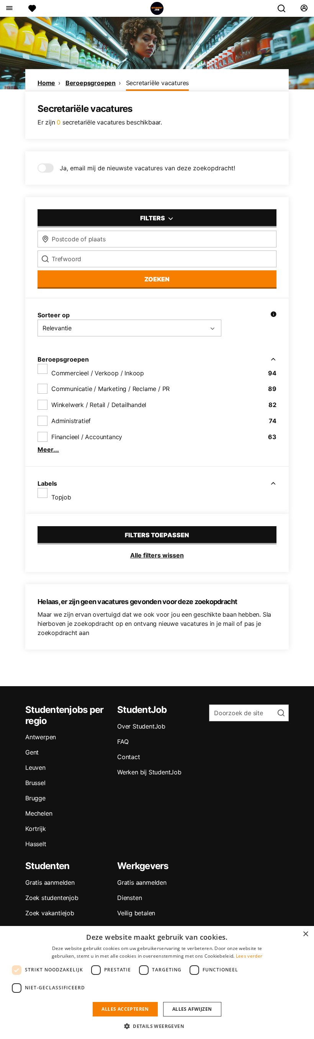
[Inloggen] (304, 8)
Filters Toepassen (157, 535)
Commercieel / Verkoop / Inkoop (97, 373)
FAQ (122, 741)
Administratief (71, 421)
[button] (157, 1026)
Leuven (35, 767)
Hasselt (35, 844)
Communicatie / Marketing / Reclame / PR (110, 389)
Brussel (35, 783)
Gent (32, 752)
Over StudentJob (141, 726)
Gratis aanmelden (50, 882)
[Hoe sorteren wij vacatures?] (273, 315)
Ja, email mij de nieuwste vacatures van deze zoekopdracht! (147, 168)
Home (46, 83)
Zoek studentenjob (51, 898)
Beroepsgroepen (90, 83)
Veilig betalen (136, 913)
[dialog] (157, 982)
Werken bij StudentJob (149, 772)
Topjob (61, 497)
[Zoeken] (284, 8)
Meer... (48, 449)
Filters (153, 218)
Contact (128, 757)
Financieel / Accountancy (86, 437)
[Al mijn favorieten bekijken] (32, 8)
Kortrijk (35, 828)
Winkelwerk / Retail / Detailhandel (98, 405)
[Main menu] (9, 8)
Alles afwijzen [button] (192, 1009)
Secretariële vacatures (157, 83)
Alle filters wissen (157, 555)
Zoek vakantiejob (49, 913)
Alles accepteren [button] (125, 1009)
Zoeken (157, 279)
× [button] (305, 934)
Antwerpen (40, 737)
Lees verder (249, 956)
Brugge (35, 798)
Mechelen (38, 813)
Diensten (129, 898)
